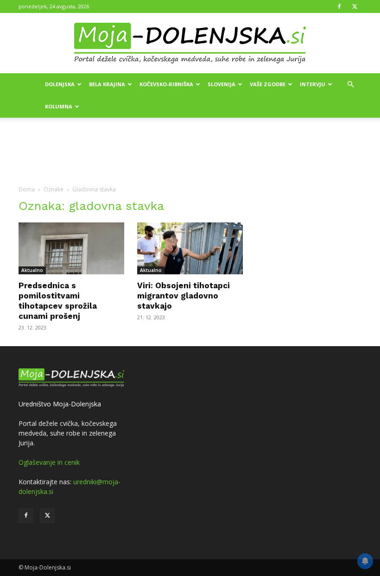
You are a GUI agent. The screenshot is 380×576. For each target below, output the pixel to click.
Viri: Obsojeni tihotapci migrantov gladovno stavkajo (183, 295)
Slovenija (221, 84)
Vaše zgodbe (267, 84)
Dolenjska (60, 84)
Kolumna (58, 106)
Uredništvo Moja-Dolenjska (60, 403)
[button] (350, 84)
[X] (354, 6)
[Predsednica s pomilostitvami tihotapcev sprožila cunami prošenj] (71, 248)
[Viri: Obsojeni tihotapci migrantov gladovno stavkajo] (190, 248)
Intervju (312, 84)
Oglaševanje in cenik (49, 462)
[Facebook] (339, 6)
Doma (27, 189)
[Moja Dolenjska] (190, 43)
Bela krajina (107, 84)
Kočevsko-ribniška (166, 84)
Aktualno (32, 270)
